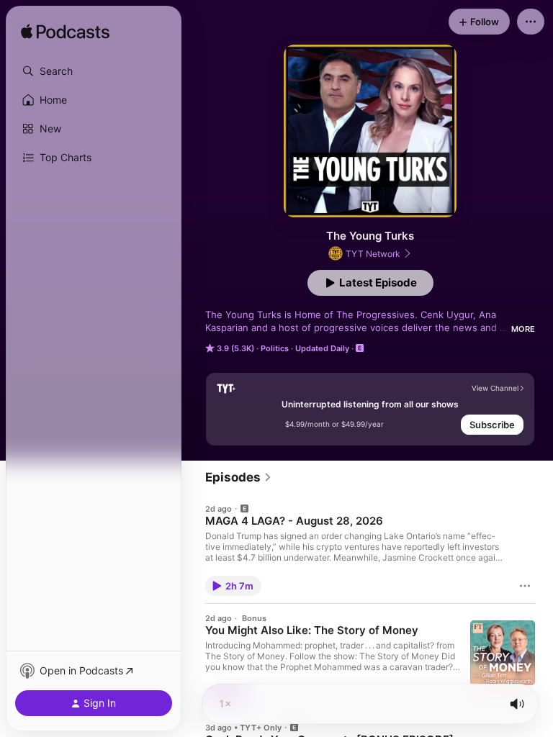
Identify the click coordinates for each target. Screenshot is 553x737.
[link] (238, 477)
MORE (523, 329)
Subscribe (492, 424)
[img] (65, 32)
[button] (93, 71)
